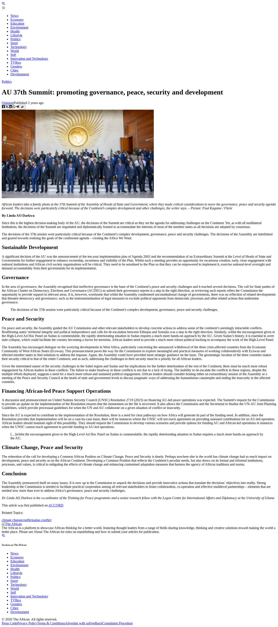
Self (13, 592)
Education (17, 561)
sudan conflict (41, 520)
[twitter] (7, 107)
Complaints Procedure (117, 623)
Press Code (9, 623)
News (14, 553)
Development (19, 612)
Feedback (95, 623)
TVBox (15, 600)
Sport (14, 581)
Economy (17, 557)
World (14, 588)
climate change (12, 520)
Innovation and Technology (29, 596)
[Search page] (3, 4)
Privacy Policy (27, 623)
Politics (7, 81)
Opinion (7, 103)
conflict (27, 520)
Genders (16, 604)
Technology (18, 584)
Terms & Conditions (51, 623)
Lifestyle (16, 573)
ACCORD (55, 505)
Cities (14, 608)
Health (15, 569)
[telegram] (17, 107)
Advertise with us (77, 623)
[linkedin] (10, 107)
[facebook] (3, 107)
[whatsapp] (14, 107)
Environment (19, 565)
